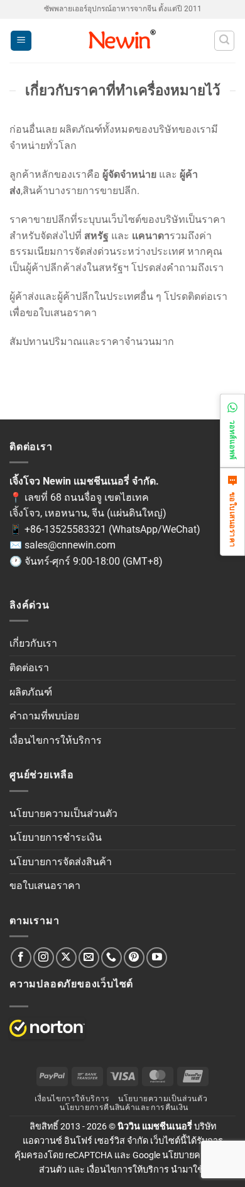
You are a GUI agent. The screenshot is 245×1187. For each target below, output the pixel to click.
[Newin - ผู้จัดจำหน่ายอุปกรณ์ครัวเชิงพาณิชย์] (123, 41)
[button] (21, 41)
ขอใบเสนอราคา (44, 886)
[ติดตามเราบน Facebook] (21, 957)
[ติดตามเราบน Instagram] (43, 957)
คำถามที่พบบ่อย (44, 716)
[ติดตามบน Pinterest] (134, 957)
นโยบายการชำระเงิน (55, 837)
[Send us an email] (89, 957)
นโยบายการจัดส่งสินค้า (60, 862)
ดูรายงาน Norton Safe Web (47, 1028)
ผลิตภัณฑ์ (30, 692)
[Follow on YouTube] (156, 957)
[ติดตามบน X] (66, 957)
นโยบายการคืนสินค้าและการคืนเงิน (124, 1107)
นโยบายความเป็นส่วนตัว (63, 814)
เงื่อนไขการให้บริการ (55, 740)
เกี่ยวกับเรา (33, 643)
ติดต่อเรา (29, 668)
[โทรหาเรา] (111, 957)
